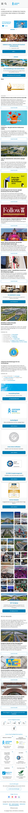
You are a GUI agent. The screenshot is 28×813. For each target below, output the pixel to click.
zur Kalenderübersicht (14, 398)
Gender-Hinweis (15, 804)
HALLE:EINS (17, 339)
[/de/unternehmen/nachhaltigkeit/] (7, 742)
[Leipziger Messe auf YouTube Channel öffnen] (12, 797)
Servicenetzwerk (11, 380)
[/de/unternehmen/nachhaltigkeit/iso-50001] (21, 758)
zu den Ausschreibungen (14, 789)
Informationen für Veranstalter (14, 75)
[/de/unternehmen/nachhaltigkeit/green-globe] (7, 758)
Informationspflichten (14, 805)
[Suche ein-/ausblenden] (5, 3)
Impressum (5, 804)
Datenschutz (22, 804)
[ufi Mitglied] (4, 723)
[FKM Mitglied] (14, 723)
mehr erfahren (14, 426)
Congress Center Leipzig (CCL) (17, 340)
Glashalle (15, 337)
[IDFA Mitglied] (19, 723)
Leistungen (16, 376)
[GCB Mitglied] (24, 723)
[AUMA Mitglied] (9, 723)
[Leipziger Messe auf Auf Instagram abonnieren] (15, 797)
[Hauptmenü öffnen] (2, 3)
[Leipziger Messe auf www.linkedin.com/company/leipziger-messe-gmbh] (19, 797)
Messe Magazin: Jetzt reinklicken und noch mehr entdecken (14, 713)
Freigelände (14, 336)
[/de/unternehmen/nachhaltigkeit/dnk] (21, 742)
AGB (10, 804)
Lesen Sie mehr (14, 107)
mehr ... (14, 51)
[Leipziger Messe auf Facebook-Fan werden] (9, 797)
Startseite (3, 9)
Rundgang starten (14, 611)
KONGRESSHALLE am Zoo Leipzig (19, 341)
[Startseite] (15, 3)
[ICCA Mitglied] (14, 728)
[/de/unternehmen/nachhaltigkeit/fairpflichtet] (7, 773)
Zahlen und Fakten (9, 377)
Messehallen (15, 334)
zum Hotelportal (14, 301)
